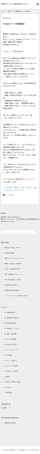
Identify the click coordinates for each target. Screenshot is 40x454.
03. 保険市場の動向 (10, 323)
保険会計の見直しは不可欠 (12, 247)
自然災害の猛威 (9, 253)
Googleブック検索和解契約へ (14, 51)
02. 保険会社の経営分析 (11, 318)
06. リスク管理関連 (10, 339)
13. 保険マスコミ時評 (11, 371)
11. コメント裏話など (10, 360)
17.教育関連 (8, 392)
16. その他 (9, 195)
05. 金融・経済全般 (10, 334)
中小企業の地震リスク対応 (12, 279)
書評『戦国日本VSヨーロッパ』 (14, 274)
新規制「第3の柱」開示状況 (13, 263)
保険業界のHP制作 (10, 423)
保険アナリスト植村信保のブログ (15, 4)
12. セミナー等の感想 (11, 366)
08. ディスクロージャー (11, 350)
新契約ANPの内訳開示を (11, 290)
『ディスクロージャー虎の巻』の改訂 (16, 295)
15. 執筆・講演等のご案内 (12, 382)
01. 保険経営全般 (9, 312)
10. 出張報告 (8, 355)
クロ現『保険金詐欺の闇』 (12, 269)
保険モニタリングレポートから (13, 258)
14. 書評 (7, 376)
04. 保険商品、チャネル (11, 328)
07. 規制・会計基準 (10, 344)
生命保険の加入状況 (10, 285)
